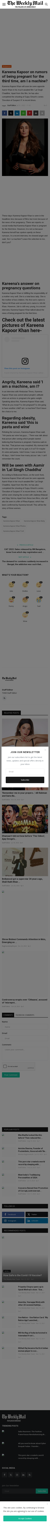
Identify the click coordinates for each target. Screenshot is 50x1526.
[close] (47, 1504)
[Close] (45, 750)
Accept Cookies (25, 1518)
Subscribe (25, 780)
